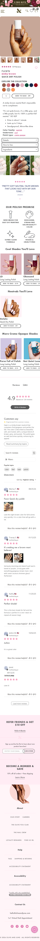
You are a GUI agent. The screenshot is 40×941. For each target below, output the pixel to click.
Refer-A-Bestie (20, 730)
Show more (9, 475)
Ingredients (7, 149)
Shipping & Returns (23, 859)
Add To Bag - (12, 283)
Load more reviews (20, 704)
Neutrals (19, 130)
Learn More (20, 777)
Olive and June (13, 937)
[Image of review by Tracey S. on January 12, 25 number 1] (8, 558)
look (19, 469)
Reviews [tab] (16, 385)
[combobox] (26, 480)
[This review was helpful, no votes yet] (29, 528)
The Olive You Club (20, 825)
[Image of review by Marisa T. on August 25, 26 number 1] (8, 506)
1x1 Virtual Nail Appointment (20, 918)
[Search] (27, 10)
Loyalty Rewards (14, 840)
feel (13, 469)
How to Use (8, 145)
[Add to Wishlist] (36, 67)
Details (6, 140)
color (7, 469)
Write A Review (20, 407)
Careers (26, 817)
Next (38, 60)
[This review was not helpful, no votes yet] (33, 528)
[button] (3, 165)
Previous (2, 60)
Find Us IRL (29, 840)
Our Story (15, 817)
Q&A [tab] (25, 385)
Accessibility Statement (20, 866)
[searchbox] (18, 453)
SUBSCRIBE (28, 751)
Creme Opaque (19, 135)
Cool (16, 132)
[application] (34, 929)
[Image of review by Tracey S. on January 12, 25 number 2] (18, 558)
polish (26, 469)
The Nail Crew (20, 832)
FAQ (10, 859)
